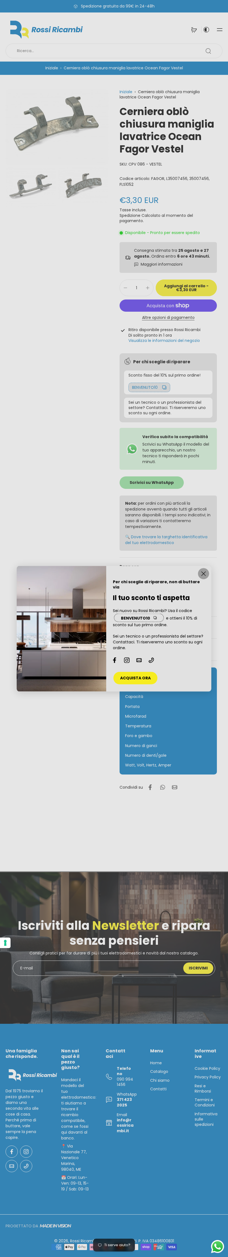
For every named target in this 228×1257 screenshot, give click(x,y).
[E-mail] (12, 1166)
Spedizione (131, 215)
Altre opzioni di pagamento (168, 318)
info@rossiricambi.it (125, 1125)
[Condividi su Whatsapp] (162, 787)
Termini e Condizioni (205, 1102)
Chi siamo (160, 1080)
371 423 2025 (124, 1102)
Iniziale (52, 68)
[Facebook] (12, 1152)
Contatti (158, 1089)
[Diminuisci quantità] (125, 287)
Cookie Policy (207, 1068)
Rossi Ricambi (83, 1241)
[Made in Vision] (55, 1226)
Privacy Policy (208, 1077)
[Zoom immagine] (57, 127)
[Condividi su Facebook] (150, 787)
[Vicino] (203, 573)
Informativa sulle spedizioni (206, 1119)
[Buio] (206, 29)
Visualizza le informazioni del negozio (164, 340)
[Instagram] (26, 1152)
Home (156, 1063)
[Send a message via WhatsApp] (217, 1246)
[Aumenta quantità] (147, 287)
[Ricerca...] (208, 51)
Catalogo (159, 1071)
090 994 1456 (125, 1081)
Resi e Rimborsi (203, 1088)
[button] (220, 29)
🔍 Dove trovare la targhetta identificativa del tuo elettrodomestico (166, 539)
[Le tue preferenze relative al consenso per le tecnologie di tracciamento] (5, 943)
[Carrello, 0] (194, 29)
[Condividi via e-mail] (174, 787)
